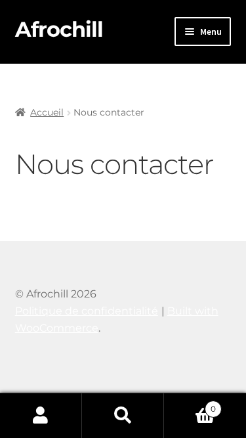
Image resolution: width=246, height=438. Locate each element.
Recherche (123, 415)
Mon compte (41, 415)
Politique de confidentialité (86, 311)
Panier (190, 404)
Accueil (47, 112)
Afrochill (59, 29)
